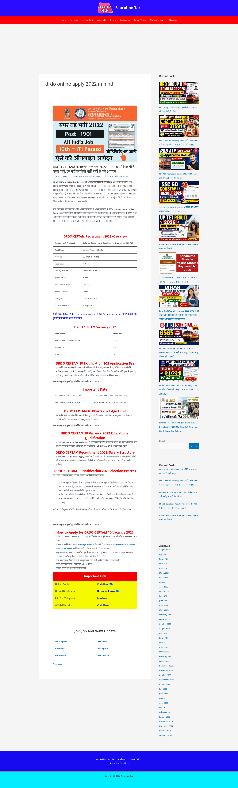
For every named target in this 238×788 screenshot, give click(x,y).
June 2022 (163, 693)
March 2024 (164, 610)
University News (157, 20)
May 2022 (163, 698)
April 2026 (163, 568)
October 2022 (165, 675)
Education (173, 20)
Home (63, 20)
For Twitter (103, 641)
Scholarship (125, 20)
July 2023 (163, 633)
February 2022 (165, 712)
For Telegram (61, 641)
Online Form (108, 176)
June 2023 (163, 638)
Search (162, 441)
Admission (74, 20)
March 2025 (164, 591)
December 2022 (166, 666)
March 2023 (164, 652)
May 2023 (163, 642)
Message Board (85, 544)
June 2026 (163, 559)
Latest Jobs (101, 20)
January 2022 (164, 717)
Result (113, 20)
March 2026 (164, 573)
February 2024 (165, 614)
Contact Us (101, 759)
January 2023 (164, 661)
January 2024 (164, 619)
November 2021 (166, 726)
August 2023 (164, 628)
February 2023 (165, 656)
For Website (60, 655)
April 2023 (163, 647)
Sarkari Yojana (140, 20)
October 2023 (165, 624)
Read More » (58, 664)
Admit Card (88, 20)
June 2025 (163, 577)
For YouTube (103, 655)
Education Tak (127, 7)
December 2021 (166, 721)
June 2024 (163, 600)
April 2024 (163, 605)
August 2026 (164, 549)
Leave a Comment (60, 176)
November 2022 (166, 670)
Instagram (103, 648)
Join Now (102, 598)
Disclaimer (122, 759)
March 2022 (164, 707)
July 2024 (163, 596)
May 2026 (163, 563)
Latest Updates (95, 176)
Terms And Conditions (119, 763)
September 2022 (166, 679)
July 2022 (163, 689)
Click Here (94, 524)
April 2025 (163, 587)
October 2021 (165, 731)
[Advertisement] (119, 45)
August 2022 (164, 684)
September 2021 (166, 735)
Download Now (106, 591)
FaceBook (59, 648)
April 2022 (163, 703)
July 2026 (163, 554)
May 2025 (163, 582)
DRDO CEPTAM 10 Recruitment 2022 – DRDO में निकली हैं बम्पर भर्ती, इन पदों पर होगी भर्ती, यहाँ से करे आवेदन (93, 169)
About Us (111, 759)
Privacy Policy (135, 759)
